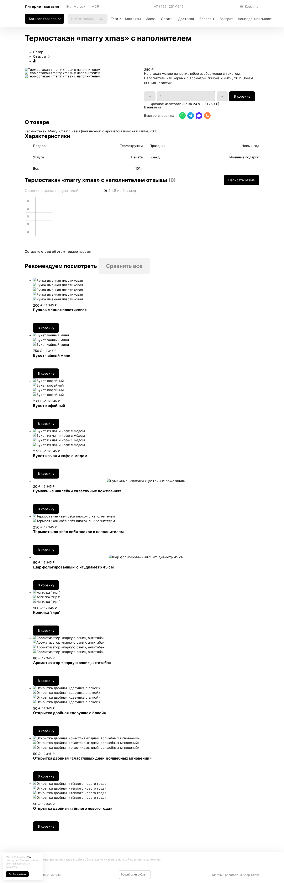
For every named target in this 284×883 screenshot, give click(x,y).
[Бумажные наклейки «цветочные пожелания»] (146, 481)
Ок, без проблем (17, 874)
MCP (95, 6)
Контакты (133, 19)
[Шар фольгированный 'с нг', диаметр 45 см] (146, 557)
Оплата (167, 19)
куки (28, 856)
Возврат (226, 19)
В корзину (242, 96)
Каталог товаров (43, 19)
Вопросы (206, 19)
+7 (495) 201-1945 (169, 6)
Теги (114, 19)
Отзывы (39, 56)
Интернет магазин (42, 6)
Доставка (186, 19)
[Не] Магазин (76, 6)
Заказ (151, 19)
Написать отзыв (241, 180)
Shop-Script (251, 875)
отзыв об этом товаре (59, 251)
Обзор (38, 52)
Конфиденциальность (256, 19)
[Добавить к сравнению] (34, 61)
